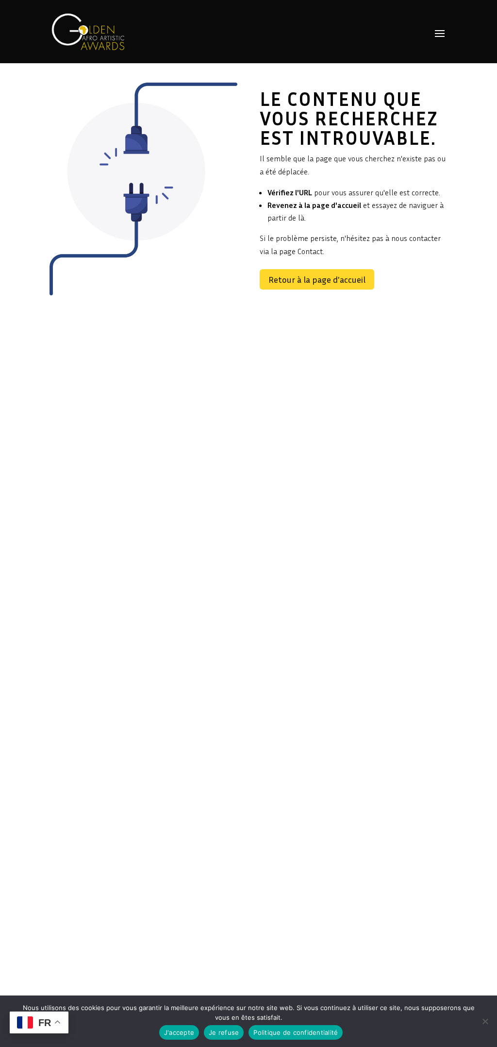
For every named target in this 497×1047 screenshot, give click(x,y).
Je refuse (224, 1032)
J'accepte (179, 1032)
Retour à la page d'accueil (316, 279)
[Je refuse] (485, 1021)
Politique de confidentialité (295, 1032)
